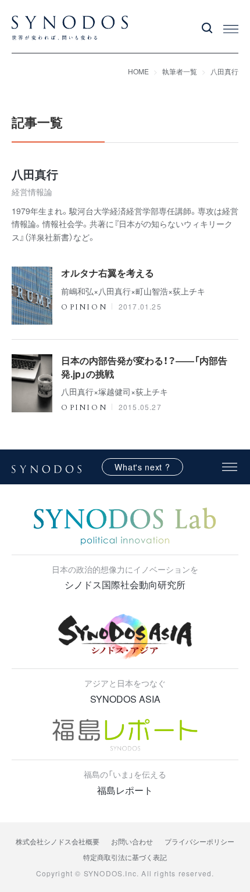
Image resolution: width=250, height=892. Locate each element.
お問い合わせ (132, 841)
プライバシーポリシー (199, 841)
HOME (138, 71)
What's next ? (142, 467)
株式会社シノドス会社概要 (57, 841)
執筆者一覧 (179, 71)
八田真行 (224, 71)
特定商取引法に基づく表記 (125, 857)
